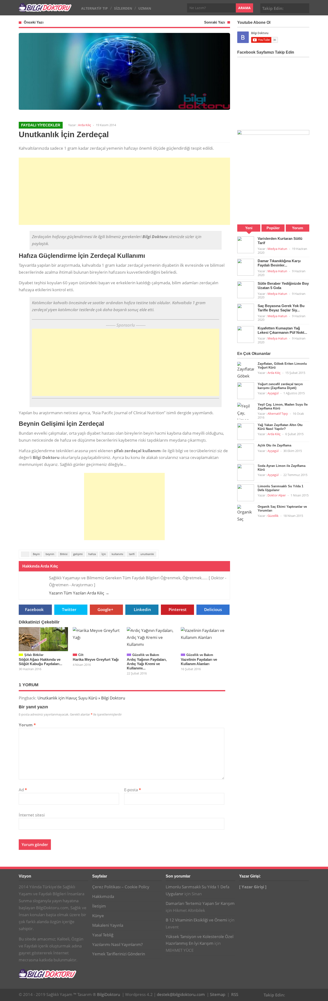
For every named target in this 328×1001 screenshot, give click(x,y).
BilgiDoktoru (108, 994)
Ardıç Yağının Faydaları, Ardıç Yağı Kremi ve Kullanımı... (147, 663)
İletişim (99, 906)
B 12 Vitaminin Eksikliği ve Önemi (196, 920)
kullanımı (117, 554)
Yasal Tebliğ (102, 935)
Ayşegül (273, 393)
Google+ (297, 8)
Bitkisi (63, 554)
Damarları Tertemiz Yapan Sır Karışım (200, 903)
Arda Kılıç (84, 125)
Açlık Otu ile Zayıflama (274, 445)
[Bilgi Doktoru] (45, 9)
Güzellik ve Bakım (145, 655)
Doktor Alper (276, 495)
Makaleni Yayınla (107, 925)
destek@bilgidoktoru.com (181, 994)
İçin (104, 554)
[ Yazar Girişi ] (253, 887)
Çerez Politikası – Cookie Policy (120, 887)
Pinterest (305, 8)
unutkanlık (147, 554)
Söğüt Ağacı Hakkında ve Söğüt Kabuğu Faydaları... (40, 661)
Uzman (144, 8)
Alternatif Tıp (94, 8)
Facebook (290, 8)
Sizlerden (123, 8)
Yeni (248, 228)
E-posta (132, 789)
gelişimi (78, 554)
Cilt (80, 655)
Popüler (273, 228)
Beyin (36, 554)
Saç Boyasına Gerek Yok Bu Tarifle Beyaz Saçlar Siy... (281, 308)
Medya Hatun (277, 249)
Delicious (213, 609)
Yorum (27, 725)
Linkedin (142, 609)
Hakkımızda (103, 896)
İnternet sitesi (32, 815)
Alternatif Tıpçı (277, 413)
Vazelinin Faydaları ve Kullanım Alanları (199, 661)
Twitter (69, 609)
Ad (23, 789)
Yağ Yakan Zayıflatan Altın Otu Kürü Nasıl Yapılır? (280, 427)
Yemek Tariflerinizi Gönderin (118, 954)
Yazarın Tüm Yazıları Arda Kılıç (79, 593)
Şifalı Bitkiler (33, 655)
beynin (50, 554)
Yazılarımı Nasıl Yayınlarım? (117, 944)
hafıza (92, 554)
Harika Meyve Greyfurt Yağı (96, 659)
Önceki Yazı (33, 22)
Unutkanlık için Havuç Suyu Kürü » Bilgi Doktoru (81, 698)
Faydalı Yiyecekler (40, 125)
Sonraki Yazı (214, 22)
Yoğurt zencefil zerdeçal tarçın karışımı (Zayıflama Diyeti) (280, 386)
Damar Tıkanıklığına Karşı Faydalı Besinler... (279, 263)
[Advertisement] (124, 191)
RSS (234, 994)
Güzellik (273, 515)
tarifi (132, 554)
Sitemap (217, 994)
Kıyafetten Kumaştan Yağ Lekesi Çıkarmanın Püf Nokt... (282, 330)
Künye (98, 915)
